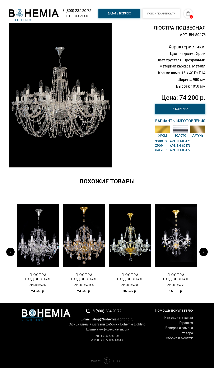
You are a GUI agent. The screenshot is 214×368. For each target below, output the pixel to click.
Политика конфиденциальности (107, 329)
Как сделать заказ (178, 318)
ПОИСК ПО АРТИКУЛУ (161, 13)
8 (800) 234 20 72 (76, 10)
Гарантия (186, 323)
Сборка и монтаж (179, 338)
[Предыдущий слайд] (10, 252)
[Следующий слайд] (203, 252)
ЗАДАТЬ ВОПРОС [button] (119, 13)
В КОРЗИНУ (180, 108)
